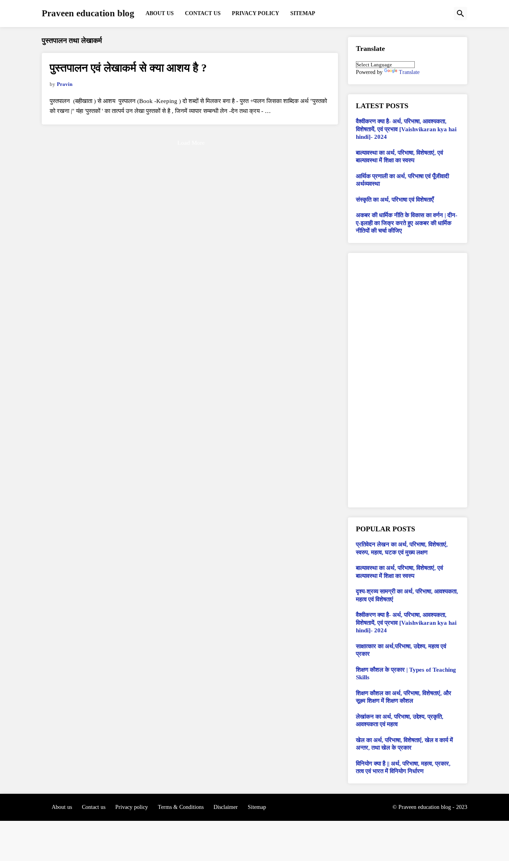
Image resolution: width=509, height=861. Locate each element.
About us (62, 807)
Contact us (93, 807)
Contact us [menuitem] (203, 13)
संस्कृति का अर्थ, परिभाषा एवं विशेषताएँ (395, 199)
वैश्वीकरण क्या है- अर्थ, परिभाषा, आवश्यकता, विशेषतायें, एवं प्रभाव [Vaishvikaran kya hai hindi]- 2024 (406, 129)
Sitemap (257, 807)
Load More (191, 143)
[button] (460, 13)
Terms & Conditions (181, 807)
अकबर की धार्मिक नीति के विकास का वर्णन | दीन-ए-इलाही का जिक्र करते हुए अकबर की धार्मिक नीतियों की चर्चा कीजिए (406, 223)
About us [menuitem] (160, 13)
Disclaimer (226, 807)
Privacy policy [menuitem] (255, 13)
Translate (409, 72)
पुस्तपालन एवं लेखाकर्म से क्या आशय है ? (128, 68)
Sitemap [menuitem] (302, 13)
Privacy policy (131, 807)
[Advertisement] (407, 380)
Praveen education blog (88, 13)
